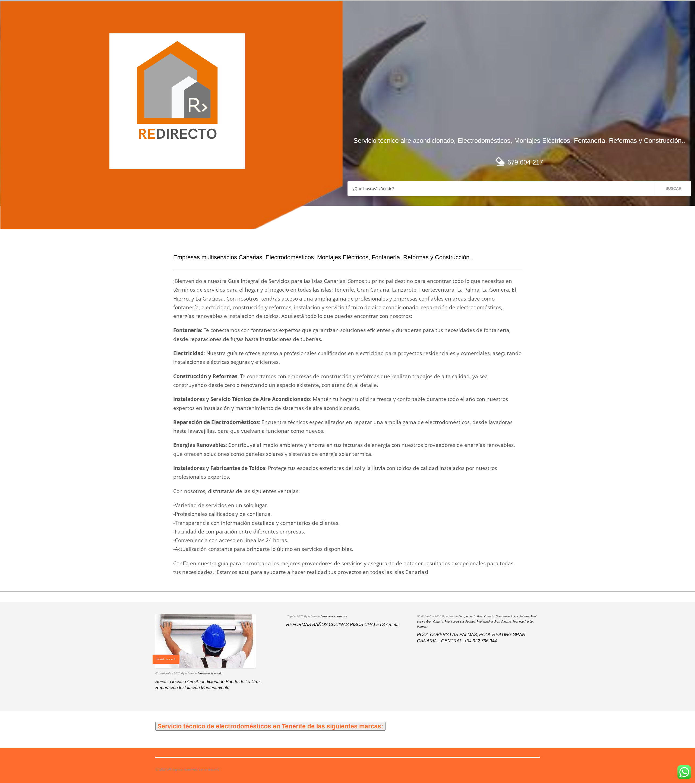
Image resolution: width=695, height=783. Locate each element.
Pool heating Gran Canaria (494, 621)
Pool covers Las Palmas (460, 621)
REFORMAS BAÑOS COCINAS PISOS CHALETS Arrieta (342, 624)
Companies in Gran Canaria (476, 616)
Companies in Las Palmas (512, 616)
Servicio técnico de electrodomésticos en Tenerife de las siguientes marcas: (270, 726)
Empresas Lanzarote (334, 616)
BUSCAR (673, 188)
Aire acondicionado (210, 673)
